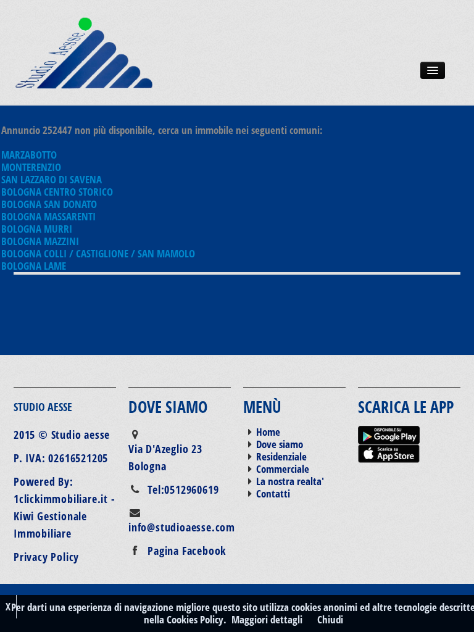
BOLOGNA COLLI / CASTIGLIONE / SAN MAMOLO (98, 253)
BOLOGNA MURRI (36, 229)
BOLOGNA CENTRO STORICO (57, 192)
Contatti (273, 493)
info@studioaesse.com (181, 527)
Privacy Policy (46, 556)
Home (268, 432)
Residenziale (281, 456)
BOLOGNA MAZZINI (40, 241)
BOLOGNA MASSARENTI (48, 216)
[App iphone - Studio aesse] (389, 452)
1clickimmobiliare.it (61, 498)
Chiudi (330, 619)
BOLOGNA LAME (33, 266)
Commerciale (282, 469)
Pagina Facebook (187, 550)
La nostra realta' (290, 481)
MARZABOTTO (29, 155)
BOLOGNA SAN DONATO (49, 204)
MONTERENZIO (31, 167)
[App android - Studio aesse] (389, 433)
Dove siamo (279, 444)
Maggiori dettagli (266, 619)
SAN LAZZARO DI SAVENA (51, 179)
